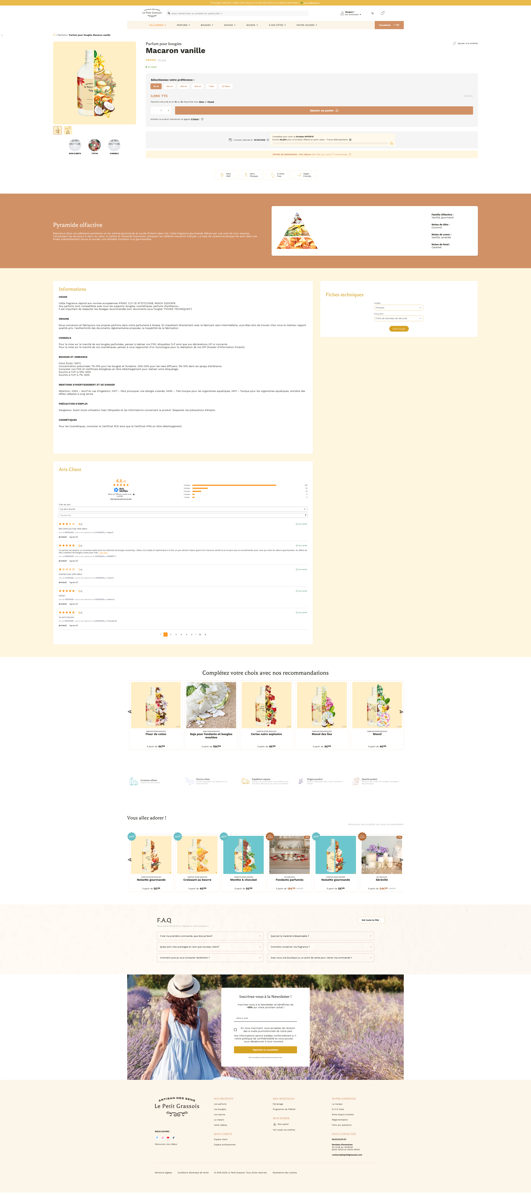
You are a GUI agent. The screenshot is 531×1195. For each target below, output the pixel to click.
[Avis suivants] (205, 635)
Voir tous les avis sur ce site (121, 499)
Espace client (220, 1139)
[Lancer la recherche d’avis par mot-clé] (305, 515)
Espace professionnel (225, 1144)
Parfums (62, 35)
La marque (337, 1104)
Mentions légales (163, 1172)
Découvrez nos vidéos (166, 1144)
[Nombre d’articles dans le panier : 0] (372, 13)
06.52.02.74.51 (339, 1139)
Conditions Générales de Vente (193, 1172)
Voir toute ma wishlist (284, 1130)
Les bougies (220, 1109)
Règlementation (340, 1120)
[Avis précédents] (160, 634)
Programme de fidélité (284, 1109)
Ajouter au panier (322, 110)
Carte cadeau (220, 1125)
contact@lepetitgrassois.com (347, 1155)
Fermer (495, 1180)
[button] (130, 712)
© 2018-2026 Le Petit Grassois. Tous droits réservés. (240, 1172)
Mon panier (283, 1124)
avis (162, 60)
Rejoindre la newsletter (265, 1049)
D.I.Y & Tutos (338, 1109)
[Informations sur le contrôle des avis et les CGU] (134, 494)
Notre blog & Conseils (343, 1114)
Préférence (185, 79)
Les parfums (220, 1104)
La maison (219, 1120)
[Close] (526, 1102)
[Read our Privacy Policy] (295, 1035)
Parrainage (278, 1104)
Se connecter (352, 14)
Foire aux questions (342, 1125)
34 (200, 634)
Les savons (219, 1114)
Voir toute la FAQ (370, 920)
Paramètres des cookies (285, 1172)
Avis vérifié (303, 524)
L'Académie (385, 25)
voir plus (104, 552)
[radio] (156, 86)
